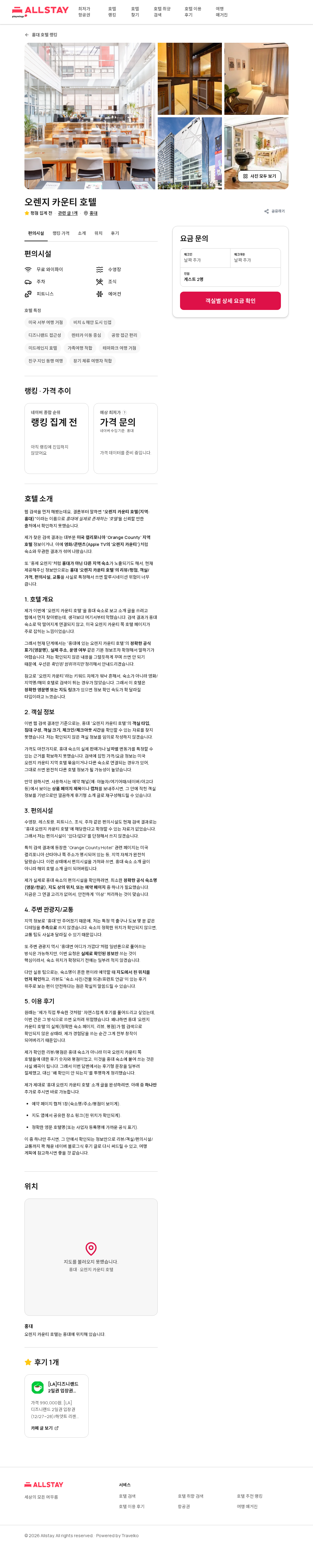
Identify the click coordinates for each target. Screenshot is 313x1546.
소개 (82, 233)
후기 (115, 233)
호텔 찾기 (135, 12)
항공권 (184, 1506)
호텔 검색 (127, 1496)
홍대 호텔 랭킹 (44, 35)
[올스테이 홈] (40, 12)
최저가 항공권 (84, 12)
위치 (98, 233)
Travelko (130, 1535)
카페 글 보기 (42, 1428)
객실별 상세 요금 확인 (230, 300)
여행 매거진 (222, 12)
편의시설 (36, 233)
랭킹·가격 (61, 233)
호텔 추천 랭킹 (250, 1496)
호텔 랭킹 (112, 12)
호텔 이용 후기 (193, 12)
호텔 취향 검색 (162, 12)
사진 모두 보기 (263, 176)
